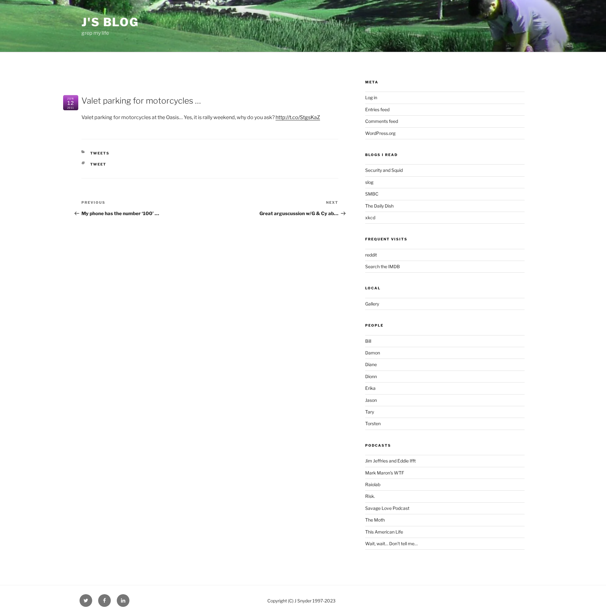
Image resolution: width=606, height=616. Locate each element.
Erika (370, 388)
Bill (368, 341)
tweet (98, 164)
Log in (371, 97)
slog (369, 182)
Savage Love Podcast (387, 508)
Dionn (371, 376)
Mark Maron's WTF (384, 472)
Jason (371, 400)
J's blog (110, 22)
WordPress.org (380, 133)
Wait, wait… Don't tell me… (391, 543)
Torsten (373, 423)
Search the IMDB (382, 266)
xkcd (370, 217)
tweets (100, 153)
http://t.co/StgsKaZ (298, 117)
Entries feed (377, 109)
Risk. (370, 496)
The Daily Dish (379, 205)
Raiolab (372, 484)
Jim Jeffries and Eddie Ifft (390, 460)
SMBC (371, 193)
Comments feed (381, 121)
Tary (369, 411)
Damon (372, 352)
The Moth (375, 519)
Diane (371, 364)
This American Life (384, 531)
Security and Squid (384, 170)
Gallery (372, 303)
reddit (371, 254)
